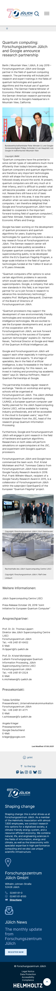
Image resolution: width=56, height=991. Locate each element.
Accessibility (28, 977)
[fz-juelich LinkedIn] (21, 772)
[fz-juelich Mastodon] (17, 772)
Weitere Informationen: (19, 588)
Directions (16, 900)
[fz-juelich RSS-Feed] (39, 772)
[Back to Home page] (20, 14)
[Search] (37, 14)
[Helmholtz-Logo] (28, 986)
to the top (29, 766)
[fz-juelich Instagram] (25, 772)
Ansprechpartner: (15, 618)
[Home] (7, 28)
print (30, 757)
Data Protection (28, 974)
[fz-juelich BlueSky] (34, 772)
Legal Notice (28, 971)
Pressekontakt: (13, 689)
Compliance (28, 980)
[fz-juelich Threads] (30, 772)
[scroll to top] (47, 982)
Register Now (16, 952)
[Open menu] (46, 14)
